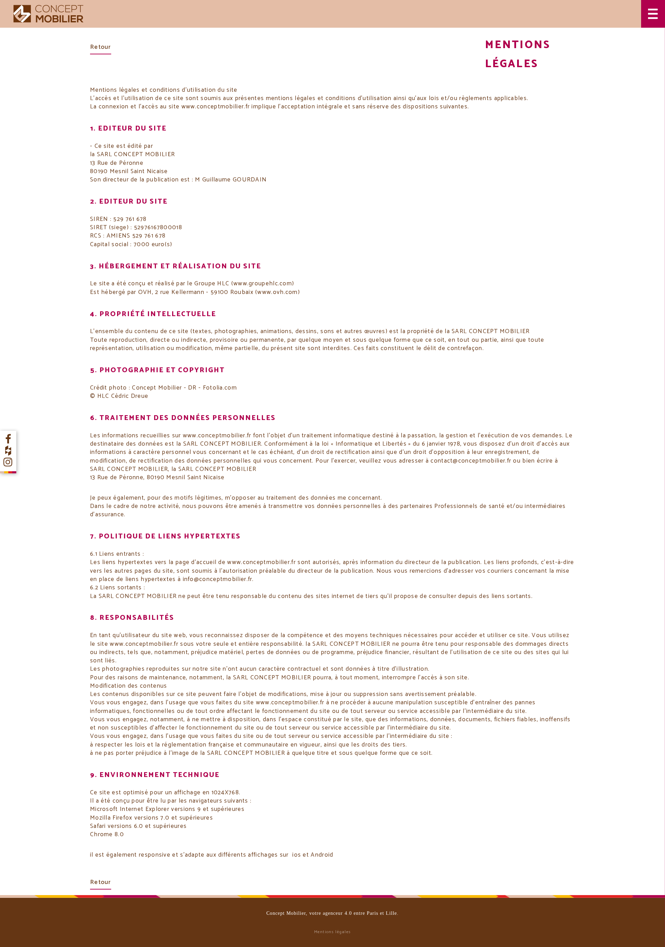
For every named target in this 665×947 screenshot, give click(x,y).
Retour (100, 47)
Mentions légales (332, 932)
